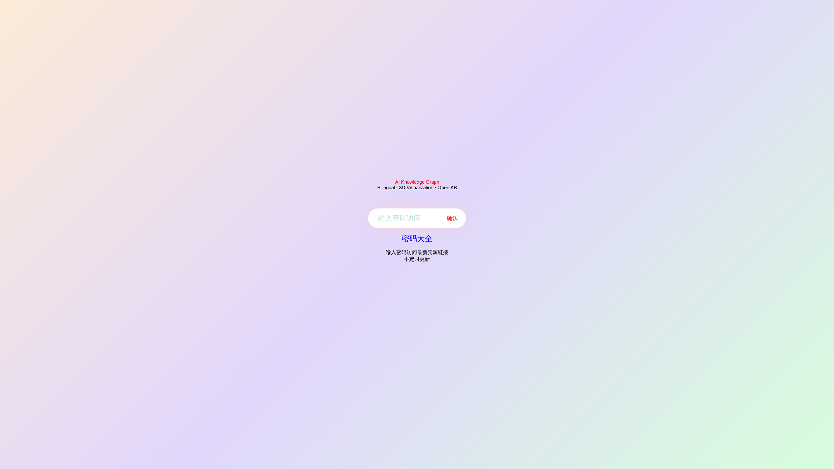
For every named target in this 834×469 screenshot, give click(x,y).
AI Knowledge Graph (417, 182)
